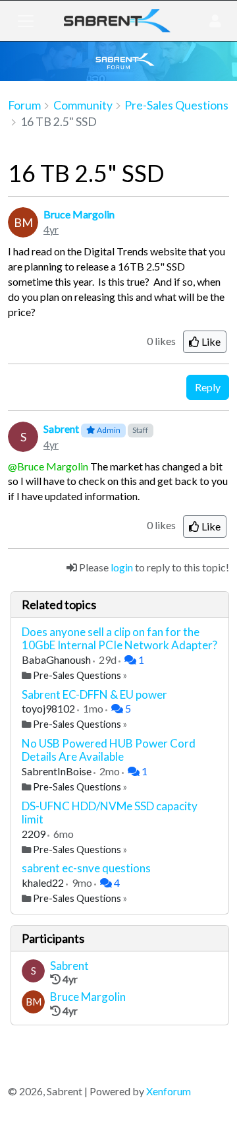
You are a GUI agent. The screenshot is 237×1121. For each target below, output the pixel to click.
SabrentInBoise (57, 771)
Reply (208, 387)
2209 (34, 833)
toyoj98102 (49, 708)
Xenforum (168, 1091)
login (122, 567)
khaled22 (44, 882)
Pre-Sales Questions (77, 675)
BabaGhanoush (57, 659)
